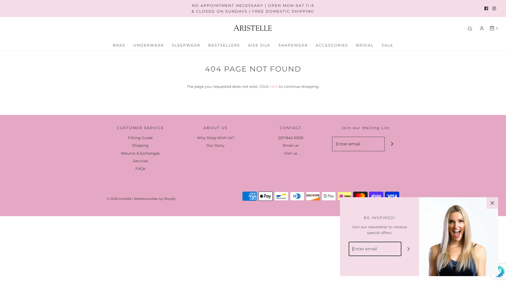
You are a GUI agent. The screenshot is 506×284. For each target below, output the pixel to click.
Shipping (140, 145)
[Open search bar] (470, 28)
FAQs (140, 168)
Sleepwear (186, 45)
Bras (119, 45)
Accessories (332, 45)
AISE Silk (259, 45)
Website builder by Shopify (155, 199)
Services (140, 161)
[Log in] (482, 28)
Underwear (148, 45)
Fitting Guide (140, 137)
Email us (291, 145)
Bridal (365, 45)
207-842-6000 (290, 137)
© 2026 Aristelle (119, 199)
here (274, 86)
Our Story (215, 145)
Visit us (290, 153)
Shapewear (293, 45)
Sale (387, 45)
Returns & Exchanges (140, 153)
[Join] (392, 144)
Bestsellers (224, 45)
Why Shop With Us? (215, 137)
